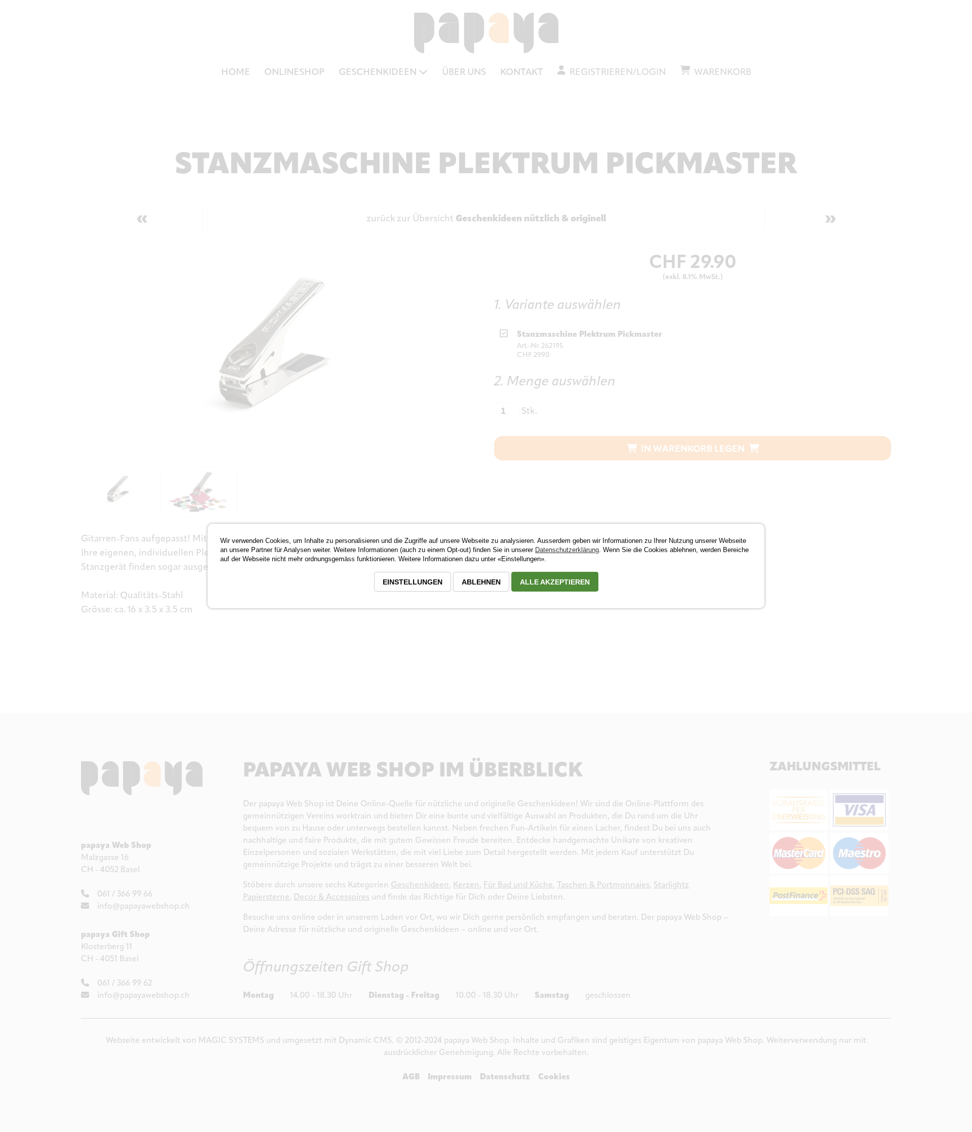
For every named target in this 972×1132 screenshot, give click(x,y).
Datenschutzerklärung (567, 550)
